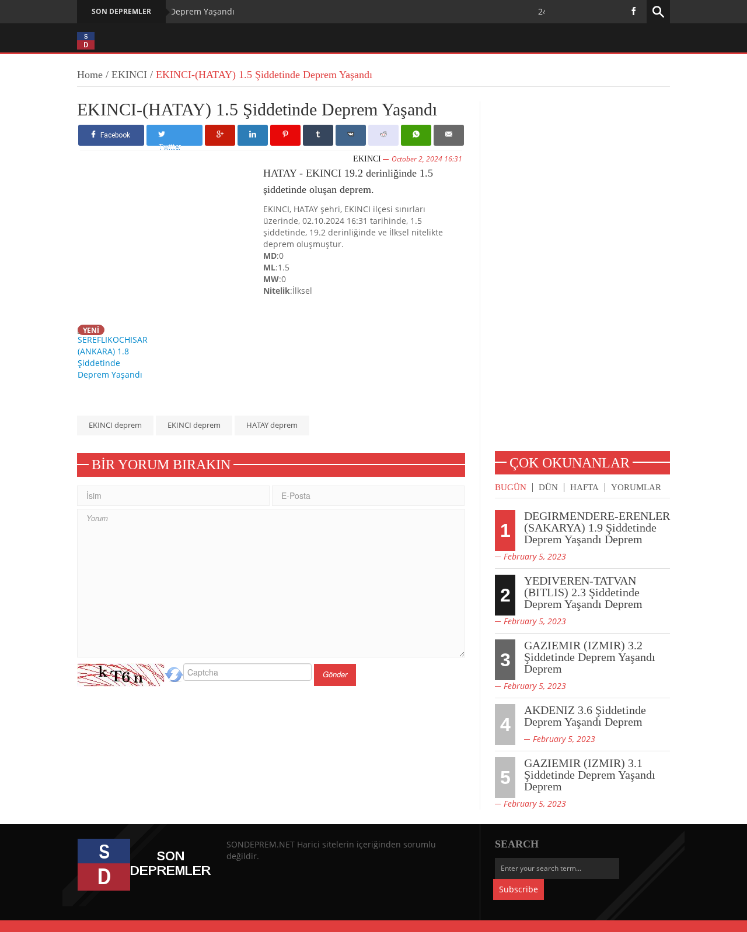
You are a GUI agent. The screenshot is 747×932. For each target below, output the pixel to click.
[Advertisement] (171, 242)
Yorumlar (636, 487)
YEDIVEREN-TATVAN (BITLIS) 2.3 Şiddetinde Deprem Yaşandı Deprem (583, 592)
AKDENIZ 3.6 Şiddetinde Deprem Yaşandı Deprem (585, 716)
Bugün (510, 487)
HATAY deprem (272, 425)
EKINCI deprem (115, 425)
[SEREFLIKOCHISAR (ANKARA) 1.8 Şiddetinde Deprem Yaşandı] (115, 351)
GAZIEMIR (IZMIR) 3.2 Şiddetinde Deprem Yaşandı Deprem (589, 657)
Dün (548, 487)
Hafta (584, 487)
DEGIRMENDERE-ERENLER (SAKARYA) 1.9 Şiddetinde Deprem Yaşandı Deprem (597, 527)
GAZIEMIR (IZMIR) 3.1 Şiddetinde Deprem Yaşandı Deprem (589, 775)
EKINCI (129, 74)
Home (90, 74)
